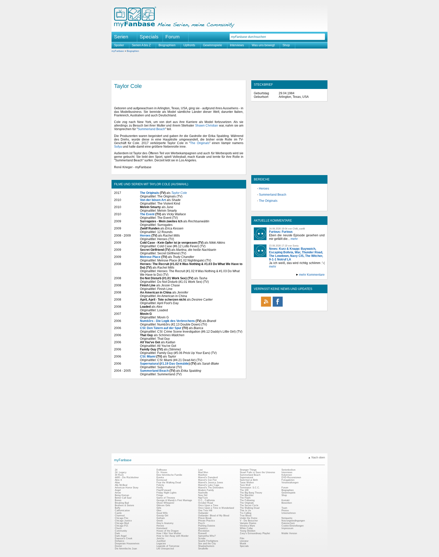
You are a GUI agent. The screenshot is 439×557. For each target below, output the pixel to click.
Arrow (118, 492)
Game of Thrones (165, 498)
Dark (117, 533)
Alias (117, 482)
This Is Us (245, 510)
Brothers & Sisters (124, 505)
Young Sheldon (247, 531)
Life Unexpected (165, 548)
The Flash (245, 498)
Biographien (167, 45)
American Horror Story (126, 487)
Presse (285, 510)
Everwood (161, 480)
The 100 (244, 490)
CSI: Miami (147, 356)
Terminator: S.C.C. (250, 487)
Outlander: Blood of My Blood (213, 515)
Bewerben (286, 503)
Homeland (161, 528)
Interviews (237, 45)
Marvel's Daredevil (208, 477)
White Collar (246, 528)
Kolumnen (286, 475)
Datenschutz (288, 523)
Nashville (203, 492)
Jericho (160, 538)
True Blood (245, 515)
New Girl (202, 495)
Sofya (118, 146)
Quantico (203, 528)
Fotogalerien (287, 480)
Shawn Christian (206, 125)
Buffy (117, 508)
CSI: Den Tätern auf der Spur (160, 328)
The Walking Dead (249, 508)
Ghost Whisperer (165, 503)
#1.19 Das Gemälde (175, 363)
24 (116, 470)
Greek (159, 520)
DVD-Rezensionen (291, 477)
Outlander (203, 513)
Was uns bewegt (263, 45)
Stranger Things (248, 470)
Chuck (118, 528)
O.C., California (206, 500)
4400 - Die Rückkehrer (127, 477)
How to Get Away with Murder (172, 536)
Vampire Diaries (248, 523)
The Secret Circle (249, 505)
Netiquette (286, 518)
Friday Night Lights (166, 492)
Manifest (202, 475)
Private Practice (206, 520)
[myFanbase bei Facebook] (278, 306)
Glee (158, 510)
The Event (147, 214)
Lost (200, 470)
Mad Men (203, 472)
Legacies (161, 543)
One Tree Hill (205, 510)
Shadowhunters (206, 546)
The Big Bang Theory (251, 492)
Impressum (287, 528)
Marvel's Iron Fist (207, 480)
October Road (205, 503)
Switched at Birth (249, 480)
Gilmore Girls (163, 505)
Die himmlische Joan (126, 548)
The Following (247, 500)
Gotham (160, 518)
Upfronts (189, 45)
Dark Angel (121, 536)
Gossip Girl (162, 515)
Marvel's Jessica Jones (210, 482)
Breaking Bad (122, 503)
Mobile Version (289, 533)
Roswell (202, 533)
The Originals (199, 143)
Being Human (122, 495)
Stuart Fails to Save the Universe (257, 472)
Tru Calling (245, 513)
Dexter (118, 546)
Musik (243, 543)
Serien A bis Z (141, 45)
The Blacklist (247, 495)
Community (121, 531)
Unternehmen (288, 513)
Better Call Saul (123, 498)
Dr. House (161, 472)
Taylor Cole (179, 193)
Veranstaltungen (290, 482)
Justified (160, 541)
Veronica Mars (247, 525)
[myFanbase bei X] (289, 306)
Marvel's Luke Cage (208, 485)
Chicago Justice (123, 520)
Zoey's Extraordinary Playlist (255, 533)
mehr (294, 239)
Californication (122, 510)
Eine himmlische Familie (169, 475)
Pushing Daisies (206, 525)
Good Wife (162, 513)
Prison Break (205, 518)
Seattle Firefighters (208, 541)
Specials (149, 36)
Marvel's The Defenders (211, 487)
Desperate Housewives (127, 543)
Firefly (159, 487)
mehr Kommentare (312, 274)
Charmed (119, 515)
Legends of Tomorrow (167, 546)
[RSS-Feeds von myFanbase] (266, 306)
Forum (172, 36)
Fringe (159, 495)
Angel (118, 490)
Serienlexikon (288, 470)
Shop (286, 45)
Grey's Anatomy (165, 523)
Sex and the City (207, 543)
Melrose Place (150, 257)
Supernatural (149, 363)
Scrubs (202, 538)
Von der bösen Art (153, 200)
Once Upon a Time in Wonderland (216, 508)
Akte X (118, 480)
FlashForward (163, 490)
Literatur (244, 541)
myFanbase (118, 51)
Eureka (160, 477)
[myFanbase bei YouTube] (313, 306)
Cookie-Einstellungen (292, 525)
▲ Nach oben (316, 457)
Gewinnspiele (212, 45)
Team (284, 508)
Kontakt (285, 500)
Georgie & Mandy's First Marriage (174, 500)
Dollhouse (161, 470)
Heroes (145, 235)
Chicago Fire (121, 518)
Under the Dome (248, 518)
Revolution (203, 531)
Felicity (160, 485)
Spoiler (119, 45)
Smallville (203, 548)
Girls (158, 508)
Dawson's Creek (123, 538)
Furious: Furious (281, 232)
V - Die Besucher (249, 520)
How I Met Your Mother (168, 533)
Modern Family (206, 490)
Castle (118, 513)
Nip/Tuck (203, 498)
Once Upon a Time (208, 505)
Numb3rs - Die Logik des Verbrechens (167, 321)
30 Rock (119, 475)
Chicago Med (122, 523)
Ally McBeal (121, 485)
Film (242, 538)
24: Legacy (121, 472)
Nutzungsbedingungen (293, 520)
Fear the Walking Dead (168, 482)
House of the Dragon (167, 531)
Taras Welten (247, 482)
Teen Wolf (245, 485)
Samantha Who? (207, 536)
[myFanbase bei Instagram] (301, 306)
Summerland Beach (151, 129)
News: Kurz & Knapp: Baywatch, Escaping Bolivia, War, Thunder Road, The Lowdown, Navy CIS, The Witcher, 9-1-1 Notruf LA (296, 254)
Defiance (119, 541)
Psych (201, 523)
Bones (118, 500)
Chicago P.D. (122, 525)
